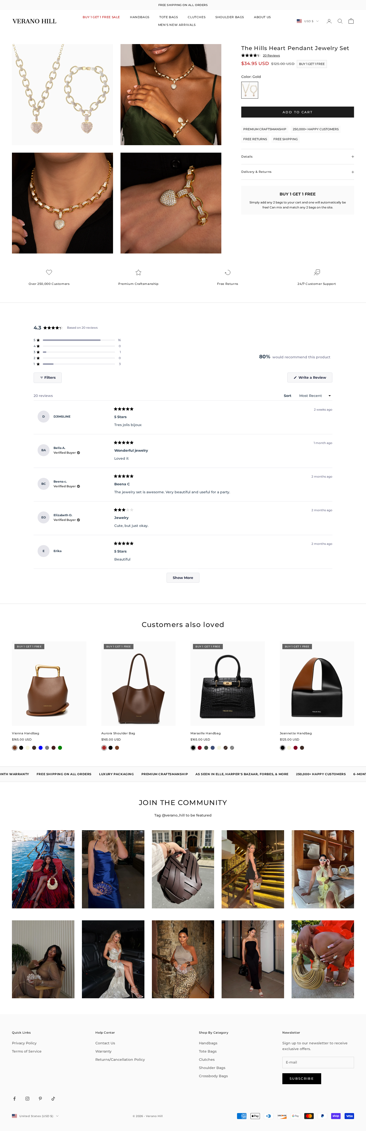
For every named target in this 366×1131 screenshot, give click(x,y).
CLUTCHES (196, 17)
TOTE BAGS (168, 17)
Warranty (103, 1051)
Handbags (208, 1043)
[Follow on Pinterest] (40, 1098)
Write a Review (315, 378)
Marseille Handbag (205, 733)
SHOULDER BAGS (229, 17)
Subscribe (302, 1078)
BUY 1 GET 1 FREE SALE (101, 17)
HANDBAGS (139, 17)
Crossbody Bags (213, 1076)
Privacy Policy (24, 1043)
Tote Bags (208, 1051)
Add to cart (298, 112)
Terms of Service (27, 1051)
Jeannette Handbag (296, 733)
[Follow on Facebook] (14, 1098)
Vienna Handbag (25, 733)
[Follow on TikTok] (53, 1098)
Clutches (207, 1059)
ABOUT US (262, 17)
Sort (288, 395)
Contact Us (105, 1043)
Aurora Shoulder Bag (118, 733)
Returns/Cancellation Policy (120, 1059)
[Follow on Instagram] (27, 1098)
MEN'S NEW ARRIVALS (177, 25)
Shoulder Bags (212, 1068)
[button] (77, 340)
